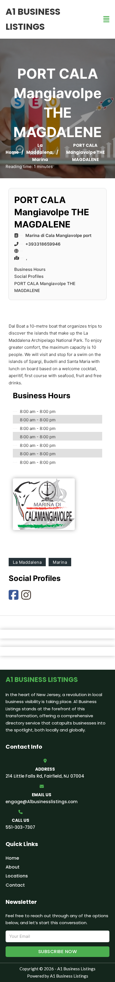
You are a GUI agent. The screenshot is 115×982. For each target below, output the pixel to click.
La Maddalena (27, 562)
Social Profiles (29, 276)
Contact (15, 885)
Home (12, 152)
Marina (40, 159)
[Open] (106, 19)
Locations (17, 876)
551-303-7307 (20, 827)
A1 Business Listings (33, 19)
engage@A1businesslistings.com (42, 802)
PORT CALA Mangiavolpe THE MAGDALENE (44, 287)
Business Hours (29, 269)
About (13, 867)
